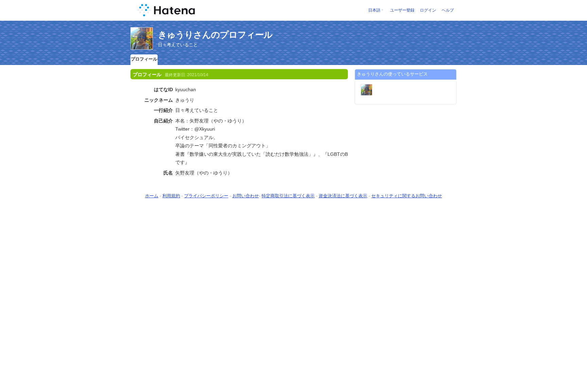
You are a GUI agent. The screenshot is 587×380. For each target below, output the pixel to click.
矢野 (180, 173)
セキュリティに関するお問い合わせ (406, 195)
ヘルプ (448, 10)
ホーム (151, 195)
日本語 (374, 10)
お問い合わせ (245, 195)
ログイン (428, 10)
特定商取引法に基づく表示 (288, 195)
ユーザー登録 (402, 10)
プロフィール (144, 59)
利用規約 (171, 195)
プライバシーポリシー (206, 195)
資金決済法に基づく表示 (343, 195)
